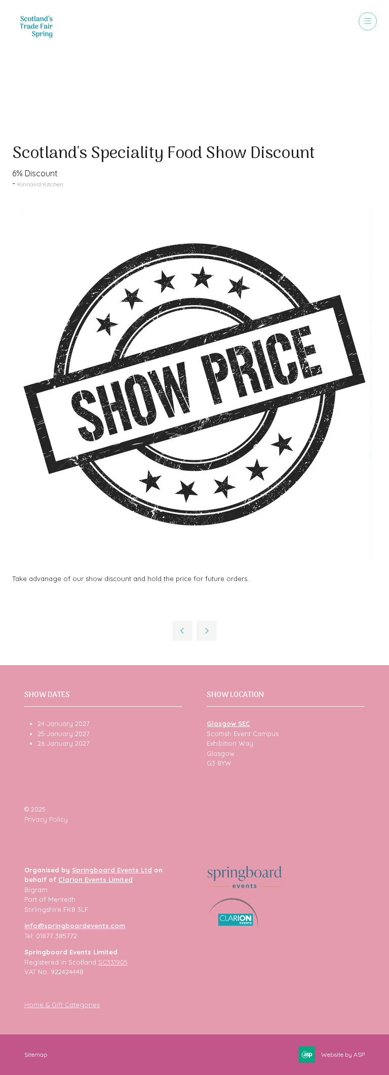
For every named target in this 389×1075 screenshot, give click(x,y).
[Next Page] (207, 631)
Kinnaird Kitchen (40, 184)
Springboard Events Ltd (112, 870)
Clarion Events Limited (95, 879)
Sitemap (35, 1054)
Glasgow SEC (228, 723)
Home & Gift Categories (62, 1005)
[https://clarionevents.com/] (233, 926)
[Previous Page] (182, 631)
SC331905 (113, 962)
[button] (368, 21)
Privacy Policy (46, 819)
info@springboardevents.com (74, 926)
